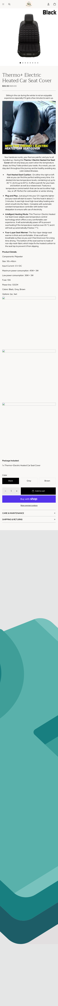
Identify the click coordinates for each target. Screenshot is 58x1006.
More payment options (29, 505)
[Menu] (3, 4)
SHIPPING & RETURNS (12, 519)
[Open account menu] (48, 4)
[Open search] (9, 4)
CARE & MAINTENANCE (13, 513)
